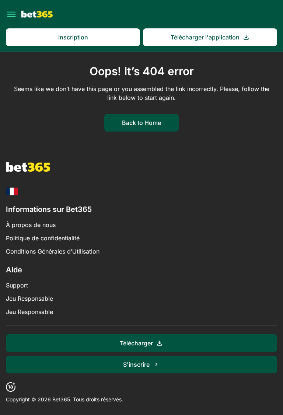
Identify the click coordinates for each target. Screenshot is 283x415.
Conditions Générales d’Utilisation (52, 251)
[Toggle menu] (11, 14)
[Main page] (37, 14)
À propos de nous (31, 225)
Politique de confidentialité (43, 238)
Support (17, 285)
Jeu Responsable (29, 298)
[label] (12, 191)
